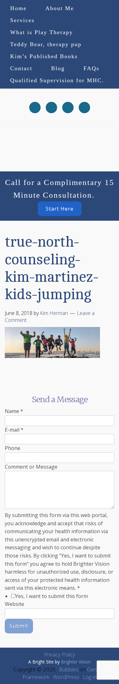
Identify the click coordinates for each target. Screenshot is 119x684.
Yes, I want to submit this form (51, 596)
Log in (89, 677)
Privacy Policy (59, 654)
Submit (19, 625)
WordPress (66, 677)
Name (14, 411)
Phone (12, 448)
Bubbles (68, 669)
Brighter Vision (76, 662)
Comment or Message (31, 466)
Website (14, 604)
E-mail (14, 429)
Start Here (60, 208)
